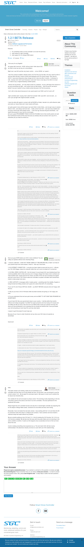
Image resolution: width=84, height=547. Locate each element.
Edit (39, 58)
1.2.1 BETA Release (21, 38)
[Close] (82, 540)
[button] (70, 2)
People (35, 29)
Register (46, 20)
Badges (45, 29)
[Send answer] (5, 68)
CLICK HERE (34, 34)
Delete (53, 58)
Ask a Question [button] (70, 38)
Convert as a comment (54, 127)
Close (46, 58)
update (58, 40)
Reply (10, 58)
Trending (24, 29)
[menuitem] (21, 2)
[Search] (77, 29)
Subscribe (74, 100)
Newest (30, 29)
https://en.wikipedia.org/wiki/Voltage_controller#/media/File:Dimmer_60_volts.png (35, 350)
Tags (40, 29)
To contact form (60, 525)
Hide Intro (38, 20)
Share (22, 58)
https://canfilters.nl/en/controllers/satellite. (29, 139)
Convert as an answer (54, 177)
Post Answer (8, 495)
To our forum (59, 527)
